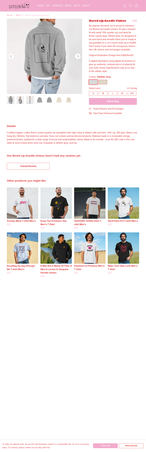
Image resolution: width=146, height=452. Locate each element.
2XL (132, 93)
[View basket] (136, 6)
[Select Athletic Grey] (93, 82)
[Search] (130, 6)
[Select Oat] (103, 82)
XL (122, 93)
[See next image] (78, 56)
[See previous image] (11, 56)
